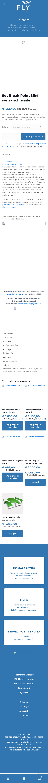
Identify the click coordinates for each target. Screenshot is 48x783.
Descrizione (7, 162)
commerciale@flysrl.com (29, 304)
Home (13, 25)
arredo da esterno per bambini (32, 146)
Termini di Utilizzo (24, 674)
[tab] (24, 161)
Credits (24, 715)
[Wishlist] (20, 396)
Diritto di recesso (24, 679)
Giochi (11, 146)
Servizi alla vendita (24, 683)
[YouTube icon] (23, 754)
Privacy (24, 702)
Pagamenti (24, 692)
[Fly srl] (24, 6)
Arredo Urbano (26, 25)
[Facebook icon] (20, 754)
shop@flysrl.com (15, 294)
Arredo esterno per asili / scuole (21, 27)
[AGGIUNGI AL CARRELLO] (20, 388)
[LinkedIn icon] (25, 754)
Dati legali (24, 706)
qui (22, 219)
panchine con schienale (12, 204)
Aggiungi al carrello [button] (13, 425)
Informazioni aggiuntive (12, 164)
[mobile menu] (44, 4)
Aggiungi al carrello (33, 136)
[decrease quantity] (5, 137)
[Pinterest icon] (28, 754)
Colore (5, 127)
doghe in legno (9, 207)
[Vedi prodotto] (20, 392)
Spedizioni (24, 688)
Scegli (35, 482)
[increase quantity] (16, 137)
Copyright (24, 711)
